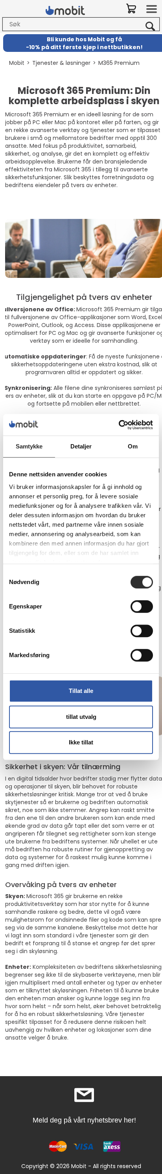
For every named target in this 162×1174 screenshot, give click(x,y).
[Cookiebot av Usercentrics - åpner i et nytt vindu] (118, 425)
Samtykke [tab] (29, 446)
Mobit (16, 63)
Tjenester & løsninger (61, 63)
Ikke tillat (81, 742)
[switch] (142, 606)
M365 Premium (119, 63)
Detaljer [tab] (81, 446)
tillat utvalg (81, 716)
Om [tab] (133, 446)
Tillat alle (81, 690)
